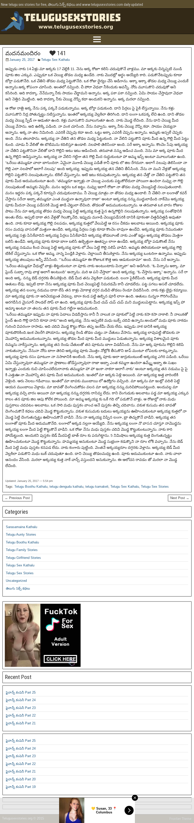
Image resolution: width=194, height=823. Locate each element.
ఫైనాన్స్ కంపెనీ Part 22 (21, 715)
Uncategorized (16, 581)
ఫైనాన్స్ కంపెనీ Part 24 (21, 700)
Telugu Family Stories (22, 550)
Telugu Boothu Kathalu (30, 486)
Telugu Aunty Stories (21, 534)
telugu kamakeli (96, 486)
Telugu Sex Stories (155, 486)
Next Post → (179, 498)
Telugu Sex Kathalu (55, 60)
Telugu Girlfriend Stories (23, 558)
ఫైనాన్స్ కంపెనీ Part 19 (21, 787)
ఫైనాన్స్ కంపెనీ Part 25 (21, 692)
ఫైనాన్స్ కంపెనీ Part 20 (21, 779)
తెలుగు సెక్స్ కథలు (18, 588)
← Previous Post (17, 498)
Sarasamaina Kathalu (21, 527)
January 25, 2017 (22, 60)
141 (61, 53)
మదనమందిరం (22, 53)
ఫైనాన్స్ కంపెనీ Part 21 (21, 723)
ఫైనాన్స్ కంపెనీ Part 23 (21, 708)
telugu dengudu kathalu (66, 486)
